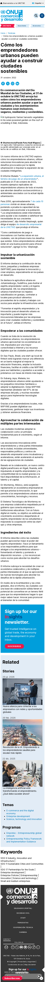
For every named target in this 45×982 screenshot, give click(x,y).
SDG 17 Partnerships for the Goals (17, 869)
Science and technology (25, 878)
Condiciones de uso (15, 965)
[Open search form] (36, 15)
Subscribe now (12, 978)
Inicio (3, 33)
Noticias (11, 33)
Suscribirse (14, 646)
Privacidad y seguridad (26, 962)
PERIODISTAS (23, 923)
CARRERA (23, 932)
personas (5, 204)
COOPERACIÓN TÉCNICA (23, 927)
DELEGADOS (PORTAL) (23, 908)
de (34, 201)
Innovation (6, 878)
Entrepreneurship (29, 875)
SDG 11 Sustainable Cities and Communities (22, 864)
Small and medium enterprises (15, 881)
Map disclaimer (30, 965)
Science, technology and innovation (24, 819)
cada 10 (39, 201)
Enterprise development (18, 816)
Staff (23, 918)
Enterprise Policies (10, 875)
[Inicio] (12, 15)
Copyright (12, 962)
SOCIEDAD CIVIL (23, 913)
